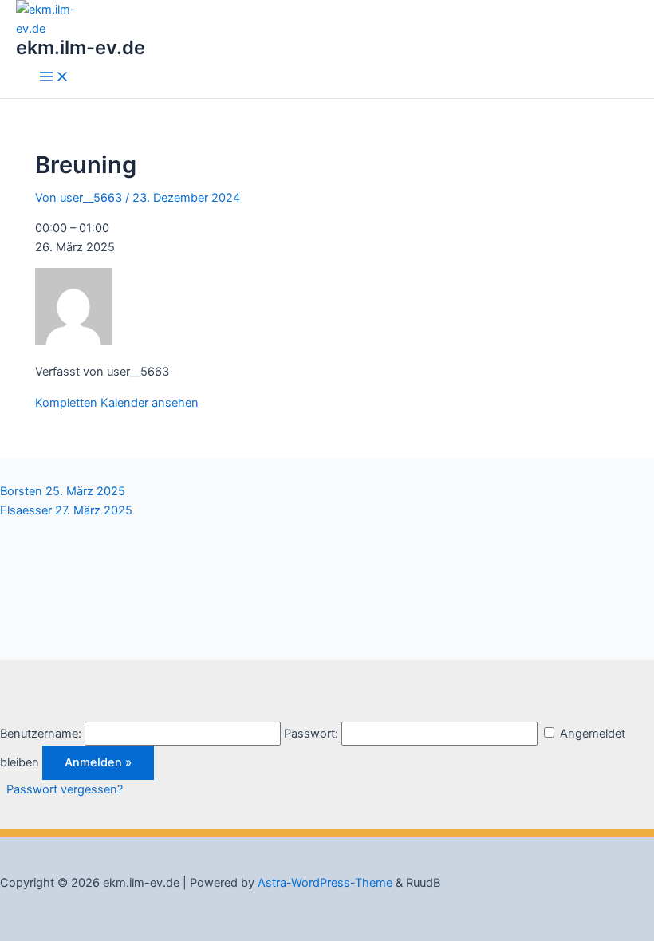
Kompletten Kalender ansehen (117, 403)
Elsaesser (66, 510)
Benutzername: (40, 733)
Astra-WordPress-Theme (325, 883)
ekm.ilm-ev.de (80, 47)
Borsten (62, 491)
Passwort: (311, 733)
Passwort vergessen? (64, 789)
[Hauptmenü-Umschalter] (54, 77)
